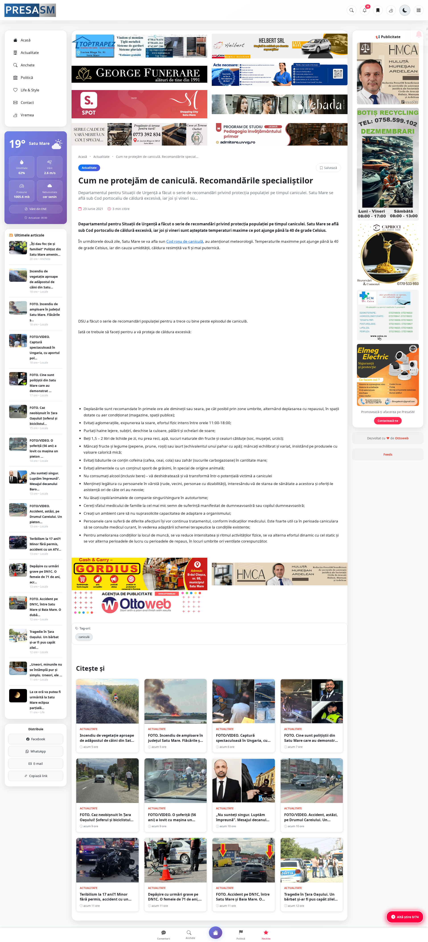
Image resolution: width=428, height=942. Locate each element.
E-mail (38, 763)
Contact (27, 102)
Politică (27, 77)
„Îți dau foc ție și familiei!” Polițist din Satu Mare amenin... (45, 249)
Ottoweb (402, 438)
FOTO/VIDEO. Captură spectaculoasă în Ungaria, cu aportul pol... (45, 347)
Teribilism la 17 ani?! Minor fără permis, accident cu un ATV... (45, 544)
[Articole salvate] (378, 10)
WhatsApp (38, 751)
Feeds (387, 454)
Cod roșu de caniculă (184, 241)
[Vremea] (391, 10)
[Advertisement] (209, 287)
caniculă (84, 637)
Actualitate (30, 52)
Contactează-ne (388, 421)
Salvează (330, 168)
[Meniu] (419, 10)
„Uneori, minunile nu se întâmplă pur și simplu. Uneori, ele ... (46, 669)
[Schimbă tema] (404, 10)
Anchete (28, 65)
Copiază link (38, 776)
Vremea (27, 115)
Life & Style (30, 90)
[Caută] (351, 10)
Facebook (38, 739)
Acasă (26, 40)
